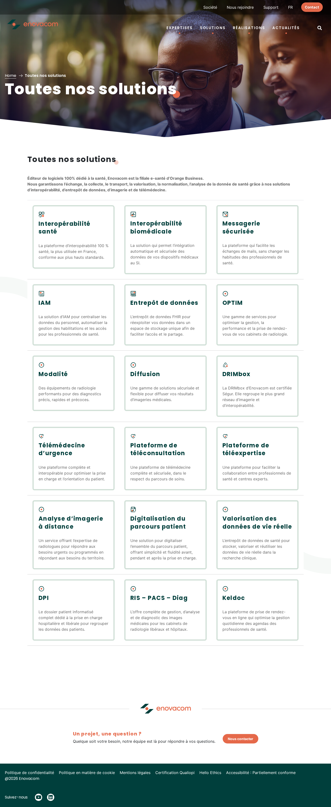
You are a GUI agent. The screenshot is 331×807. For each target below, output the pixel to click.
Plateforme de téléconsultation (157, 449)
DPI (44, 598)
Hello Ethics (210, 772)
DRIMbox (236, 374)
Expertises (179, 27)
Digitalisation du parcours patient (158, 522)
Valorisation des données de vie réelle (257, 522)
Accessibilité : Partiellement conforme (261, 772)
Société (210, 7)
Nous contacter (240, 739)
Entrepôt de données (164, 303)
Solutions (213, 27)
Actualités (286, 27)
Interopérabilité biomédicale (156, 227)
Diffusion (145, 374)
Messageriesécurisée (241, 227)
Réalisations (249, 27)
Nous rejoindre (240, 7)
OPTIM (232, 303)
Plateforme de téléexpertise (245, 449)
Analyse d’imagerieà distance (71, 522)
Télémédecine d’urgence (62, 449)
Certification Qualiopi (175, 772)
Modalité (53, 374)
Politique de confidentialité (29, 772)
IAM (45, 303)
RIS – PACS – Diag (159, 598)
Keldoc (233, 598)
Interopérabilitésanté (64, 227)
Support (270, 7)
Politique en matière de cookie (87, 772)
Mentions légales (135, 772)
